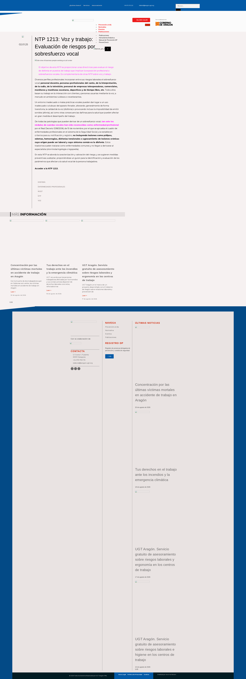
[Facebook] (72, 368)
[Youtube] (174, 5)
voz (39, 200)
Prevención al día (104, 25)
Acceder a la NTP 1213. (46, 168)
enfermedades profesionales (51, 187)
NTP (39, 196)
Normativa (102, 27)
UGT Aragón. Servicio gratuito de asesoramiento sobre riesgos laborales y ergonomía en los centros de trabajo (98, 273)
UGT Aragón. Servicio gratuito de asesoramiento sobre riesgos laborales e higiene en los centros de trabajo (155, 649)
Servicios (86, 5)
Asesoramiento (97, 5)
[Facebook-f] (168, 5)
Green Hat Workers (171, 674)
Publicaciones (103, 32)
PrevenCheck (103, 42)
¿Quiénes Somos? (75, 5)
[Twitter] (171, 5)
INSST (40, 191)
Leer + (13, 292)
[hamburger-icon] (147, 25)
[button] (23, 49)
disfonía (41, 182)
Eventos (101, 29)
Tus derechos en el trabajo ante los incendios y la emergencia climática (62, 269)
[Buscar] (178, 10)
